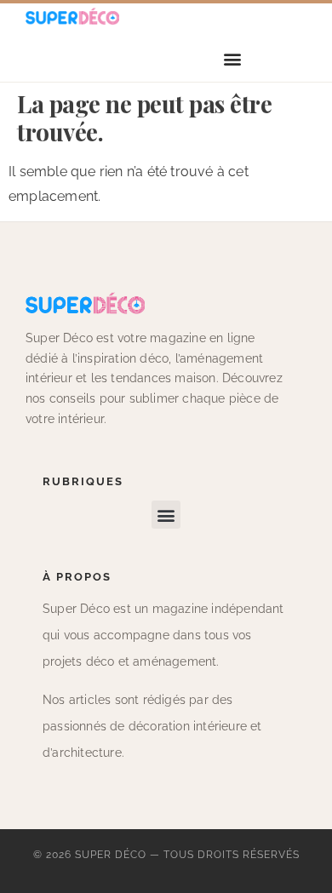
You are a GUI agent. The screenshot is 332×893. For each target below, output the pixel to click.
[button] (233, 59)
